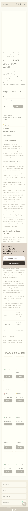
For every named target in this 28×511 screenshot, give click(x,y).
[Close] (25, 245)
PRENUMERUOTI (14, 263)
